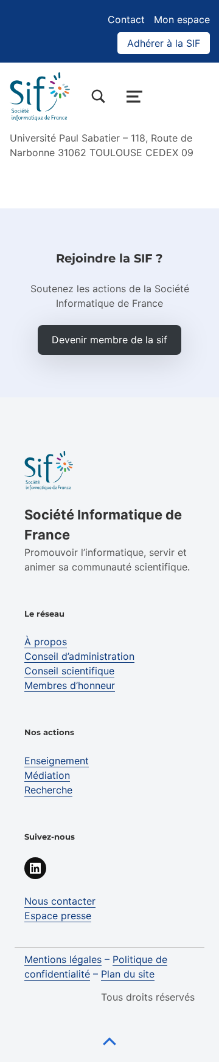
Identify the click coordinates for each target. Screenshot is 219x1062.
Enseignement (56, 761)
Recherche (48, 790)
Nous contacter (60, 901)
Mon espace (182, 19)
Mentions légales (63, 959)
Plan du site (128, 974)
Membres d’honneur (69, 685)
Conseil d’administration (79, 656)
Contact (126, 19)
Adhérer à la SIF (163, 43)
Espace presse (57, 916)
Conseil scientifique (69, 671)
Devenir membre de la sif (109, 340)
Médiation (47, 775)
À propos (45, 641)
